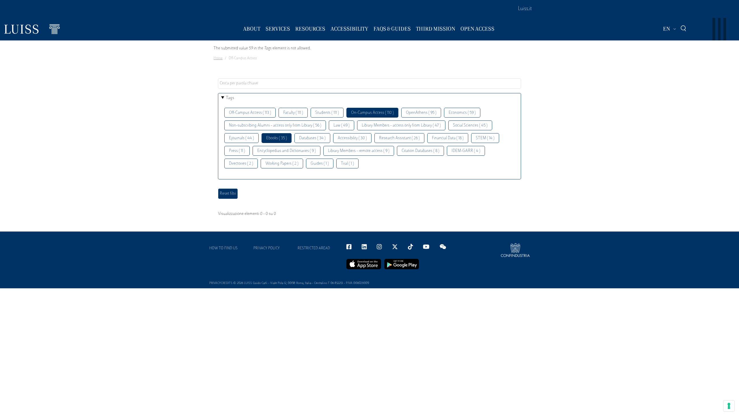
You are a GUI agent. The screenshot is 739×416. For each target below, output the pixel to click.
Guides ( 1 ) (320, 163)
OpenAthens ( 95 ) (421, 113)
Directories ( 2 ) (241, 163)
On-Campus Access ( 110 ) (372, 113)
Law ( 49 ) (341, 125)
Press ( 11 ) (237, 151)
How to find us (223, 248)
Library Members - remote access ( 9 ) (358, 151)
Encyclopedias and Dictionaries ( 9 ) (286, 151)
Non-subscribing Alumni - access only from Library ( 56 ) (275, 125)
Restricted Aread (314, 248)
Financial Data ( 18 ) (448, 138)
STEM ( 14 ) (485, 138)
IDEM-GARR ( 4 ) (465, 151)
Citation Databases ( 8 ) (420, 151)
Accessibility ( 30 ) (352, 138)
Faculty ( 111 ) (293, 113)
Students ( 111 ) (327, 113)
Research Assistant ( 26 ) (399, 138)
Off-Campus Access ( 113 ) (250, 113)
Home (218, 58)
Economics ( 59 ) (462, 113)
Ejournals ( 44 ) (241, 138)
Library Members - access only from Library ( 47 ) (401, 125)
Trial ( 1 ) (347, 163)
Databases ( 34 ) (312, 138)
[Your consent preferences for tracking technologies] (728, 405)
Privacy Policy (266, 248)
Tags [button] (230, 98)
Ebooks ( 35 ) (276, 138)
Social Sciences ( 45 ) (470, 125)
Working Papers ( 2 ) (281, 163)
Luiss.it (525, 9)
